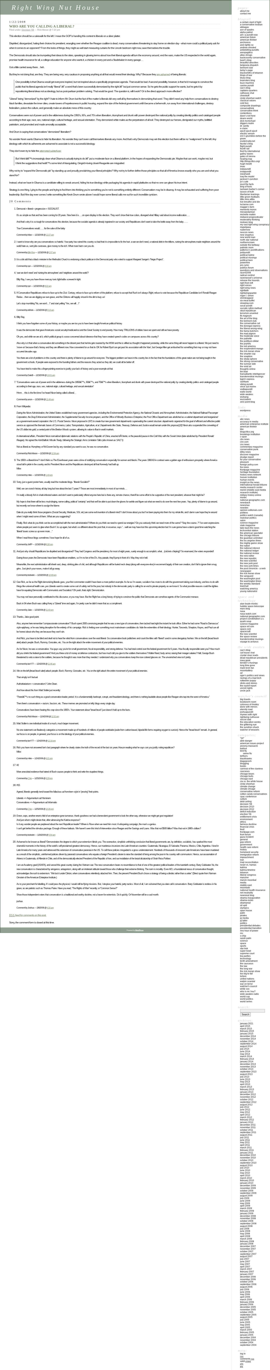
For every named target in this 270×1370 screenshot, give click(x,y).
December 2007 (248, 1246)
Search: (244, 1007)
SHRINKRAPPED (246, 298)
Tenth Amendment (249, 961)
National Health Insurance (252, 890)
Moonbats (245, 887)
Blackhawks (246, 758)
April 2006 (245, 1297)
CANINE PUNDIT (247, 85)
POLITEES (244, 512)
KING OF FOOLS (246, 186)
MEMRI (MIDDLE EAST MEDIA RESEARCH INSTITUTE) (253, 491)
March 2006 (246, 1299)
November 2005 (248, 1309)
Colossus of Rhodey (249, 704)
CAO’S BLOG (245, 88)
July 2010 (244, 1168)
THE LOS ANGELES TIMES (250, 540)
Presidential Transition (251, 928)
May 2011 (245, 1142)
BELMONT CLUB (246, 67)
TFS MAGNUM (246, 316)
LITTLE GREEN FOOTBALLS (250, 197)
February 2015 (247, 1031)
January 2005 (246, 1335)
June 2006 (245, 1292)
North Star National (249, 240)
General (244, 839)
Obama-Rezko (246, 900)
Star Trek (244, 948)
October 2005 (246, 1312)
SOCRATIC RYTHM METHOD (251, 308)
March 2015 (246, 1028)
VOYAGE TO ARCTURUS (249, 641)
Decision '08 (28, 30)
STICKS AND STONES (248, 683)
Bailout (243, 748)
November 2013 (248, 1066)
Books (243, 766)
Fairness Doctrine (248, 824)
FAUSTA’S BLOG (246, 143)
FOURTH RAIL (244, 148)
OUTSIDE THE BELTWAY (249, 245)
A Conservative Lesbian (251, 24)
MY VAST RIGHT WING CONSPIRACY (254, 224)
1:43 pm (49, 475)
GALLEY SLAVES (246, 153)
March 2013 (246, 1087)
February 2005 (247, 1332)
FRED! (242, 829)
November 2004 (248, 1340)
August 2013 (246, 1074)
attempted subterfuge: (50, 150)
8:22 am (48, 286)
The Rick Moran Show (250, 971)
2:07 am (52, 252)
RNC (241, 933)
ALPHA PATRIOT (246, 32)
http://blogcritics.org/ (250, 161)
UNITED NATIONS (247, 978)
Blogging (244, 763)
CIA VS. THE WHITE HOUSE (251, 781)
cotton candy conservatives (253, 794)
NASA (242, 611)
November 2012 (248, 1097)
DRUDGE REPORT (247, 457)
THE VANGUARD (246, 576)
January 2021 (246, 1023)
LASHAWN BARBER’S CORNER (252, 189)
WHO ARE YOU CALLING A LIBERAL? (41, 26)
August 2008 (246, 1226)
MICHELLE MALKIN (248, 214)
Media (243, 882)
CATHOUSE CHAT (247, 93)
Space (243, 943)
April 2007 (245, 1266)
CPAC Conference (248, 796)
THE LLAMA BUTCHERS (249, 331)
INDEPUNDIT (245, 169)
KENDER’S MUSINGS (249, 663)
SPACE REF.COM (247, 626)
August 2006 (246, 1287)
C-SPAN (243, 436)
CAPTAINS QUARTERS (248, 90)
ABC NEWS (245, 419)
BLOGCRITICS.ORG (247, 431)
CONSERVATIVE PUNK (249, 449)
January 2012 (246, 1122)
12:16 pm (52, 740)
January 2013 (246, 1092)
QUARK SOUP (245, 621)
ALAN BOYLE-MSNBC (249, 603)
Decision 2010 (247, 806)
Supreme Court (247, 953)
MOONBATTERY (246, 670)
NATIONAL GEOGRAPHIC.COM (252, 500)
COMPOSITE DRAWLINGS (250, 105)
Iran (242, 860)
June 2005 (245, 1322)
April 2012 (245, 1114)
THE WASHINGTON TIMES (250, 581)
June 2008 (245, 1231)
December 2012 (248, 1094)
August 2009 (246, 1195)
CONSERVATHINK (247, 108)
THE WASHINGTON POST (250, 578)
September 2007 (248, 1254)
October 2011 (246, 1130)
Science (244, 941)
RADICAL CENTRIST (247, 275)
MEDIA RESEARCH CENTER (251, 487)
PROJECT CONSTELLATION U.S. (252, 618)
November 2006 (248, 1279)
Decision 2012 (247, 809)
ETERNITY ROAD (246, 709)
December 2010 (248, 1155)
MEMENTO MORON (248, 209)
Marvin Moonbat (248, 880)
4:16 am (50, 907)
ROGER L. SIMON (247, 295)
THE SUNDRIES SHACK (249, 727)
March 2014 (246, 1056)
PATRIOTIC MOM (246, 247)
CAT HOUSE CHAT (247, 652)
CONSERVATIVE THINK (249, 110)
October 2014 (246, 1041)
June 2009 (245, 1201)
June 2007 (245, 1261)
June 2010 (245, 1170)
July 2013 (244, 1076)
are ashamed (163, 74)
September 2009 (248, 1193)
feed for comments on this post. (27, 915)
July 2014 (244, 1049)
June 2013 (245, 1079)
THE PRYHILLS (245, 343)
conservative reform (250, 791)
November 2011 (248, 1127)
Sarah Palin (245, 938)
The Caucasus (246, 963)
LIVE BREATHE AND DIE (250, 202)
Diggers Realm (247, 123)
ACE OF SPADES (247, 29)
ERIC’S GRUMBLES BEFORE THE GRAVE (253, 137)
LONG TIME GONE (247, 665)
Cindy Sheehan (247, 784)
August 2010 (246, 1165)
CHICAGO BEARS (247, 774)
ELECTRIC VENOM (247, 133)
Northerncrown (247, 242)
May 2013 (245, 1081)
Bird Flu (243, 751)
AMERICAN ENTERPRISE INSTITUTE (254, 424)
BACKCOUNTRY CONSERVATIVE (252, 57)
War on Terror (246, 984)
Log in (243, 1353)
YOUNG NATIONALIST (248, 591)
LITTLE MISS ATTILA (247, 199)
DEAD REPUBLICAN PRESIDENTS (253, 658)
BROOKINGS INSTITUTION (250, 434)
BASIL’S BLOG (245, 60)
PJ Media (244, 918)
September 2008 (248, 1223)
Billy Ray (31, 252)
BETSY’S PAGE (246, 70)
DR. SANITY (244, 126)
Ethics (243, 822)
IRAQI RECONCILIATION (249, 862)
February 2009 (247, 1211)
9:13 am (50, 310)
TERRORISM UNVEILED (249, 313)
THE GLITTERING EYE (248, 724)
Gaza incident (246, 837)
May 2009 (245, 1203)
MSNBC (243, 497)
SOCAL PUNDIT (246, 305)
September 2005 (248, 1314)
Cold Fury (244, 103)
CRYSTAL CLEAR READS (249, 655)
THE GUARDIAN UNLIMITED (251, 538)
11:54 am (55, 453)
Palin (242, 913)
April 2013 (245, 1084)
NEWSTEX (244, 507)
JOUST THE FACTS (247, 184)
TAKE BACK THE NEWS (249, 528)
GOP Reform (245, 842)
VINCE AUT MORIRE (248, 386)
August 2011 (246, 1135)
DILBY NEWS (245, 452)
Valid (245, 1361)
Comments (247, 1359)
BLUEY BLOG (245, 78)
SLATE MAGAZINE (247, 525)
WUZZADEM (245, 399)
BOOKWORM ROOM (248, 702)
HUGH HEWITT (246, 164)
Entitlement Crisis (248, 816)
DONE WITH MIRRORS (248, 707)
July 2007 (244, 1259)
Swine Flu (247, 753)
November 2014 (248, 1039)
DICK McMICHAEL (247, 121)
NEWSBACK (245, 502)
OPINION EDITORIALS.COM (251, 510)
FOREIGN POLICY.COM (249, 464)
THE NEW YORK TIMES (249, 566)
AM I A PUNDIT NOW (249, 35)
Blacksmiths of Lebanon (251, 73)
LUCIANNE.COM (246, 204)
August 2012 (246, 1104)
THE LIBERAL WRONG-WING (251, 328)
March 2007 (246, 1269)
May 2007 (245, 1264)
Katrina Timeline (247, 870)
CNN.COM (244, 442)
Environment (246, 819)
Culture (243, 799)
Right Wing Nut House (56, 7)
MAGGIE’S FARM (247, 207)
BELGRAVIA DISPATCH (249, 65)
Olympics (244, 908)
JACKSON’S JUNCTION (249, 179)
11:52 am (55, 716)
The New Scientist (248, 560)
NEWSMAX (245, 505)
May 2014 (245, 1054)
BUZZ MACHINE (247, 83)
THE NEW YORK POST (249, 563)
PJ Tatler (243, 920)
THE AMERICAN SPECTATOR (251, 533)
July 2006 (244, 1289)
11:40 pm (49, 610)
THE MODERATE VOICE (249, 336)
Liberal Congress (248, 875)
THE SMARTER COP (247, 354)
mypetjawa (245, 227)
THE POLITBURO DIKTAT (249, 341)
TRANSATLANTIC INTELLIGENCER (252, 374)
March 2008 (246, 1239)
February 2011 (247, 1150)
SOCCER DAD (245, 719)
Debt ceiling (246, 801)
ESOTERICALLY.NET (247, 141)
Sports (243, 946)
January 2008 (246, 1243)
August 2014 (246, 1046)
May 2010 (245, 1173)
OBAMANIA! (245, 903)
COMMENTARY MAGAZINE (251, 447)
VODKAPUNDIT (246, 389)
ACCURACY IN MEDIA (249, 421)
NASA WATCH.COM (248, 614)
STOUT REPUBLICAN (248, 310)
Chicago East (246, 778)
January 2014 (246, 1061)
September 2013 (248, 1071)
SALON (243, 520)
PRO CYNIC (244, 265)
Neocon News (246, 232)
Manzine (244, 877)
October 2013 (246, 1069)
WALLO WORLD (245, 391)
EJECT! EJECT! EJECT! (248, 131)
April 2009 (245, 1205)
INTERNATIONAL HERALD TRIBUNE (253, 485)
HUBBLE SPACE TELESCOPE (252, 606)
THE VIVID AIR (245, 366)
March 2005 (246, 1330)
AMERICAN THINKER (248, 40)
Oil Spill (243, 905)
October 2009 (246, 1190)
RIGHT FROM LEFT (246, 283)
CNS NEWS (244, 444)
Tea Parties (245, 956)
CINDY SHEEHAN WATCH (250, 98)
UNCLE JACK (245, 690)
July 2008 (244, 1228)
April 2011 (245, 1145)
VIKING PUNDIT (246, 384)
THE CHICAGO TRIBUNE (249, 535)
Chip (30, 778)
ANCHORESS (245, 42)
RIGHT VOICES (245, 285)
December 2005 (248, 1307)
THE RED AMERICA (248, 346)
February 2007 (247, 1271)
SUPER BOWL (245, 951)
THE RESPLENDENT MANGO (251, 348)
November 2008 (248, 1218)
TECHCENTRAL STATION (249, 530)
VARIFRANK (244, 381)
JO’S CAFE (244, 181)
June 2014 (245, 1051)
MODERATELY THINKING (250, 219)
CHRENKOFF (244, 95)
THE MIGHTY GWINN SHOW (251, 543)
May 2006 (245, 1294)
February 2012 (247, 1119)
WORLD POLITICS (246, 999)
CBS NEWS (244, 439)
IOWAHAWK (245, 174)
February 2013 (247, 1089)
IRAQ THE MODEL (247, 176)
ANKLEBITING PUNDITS (249, 50)
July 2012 (244, 1107)
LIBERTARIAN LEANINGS (249, 194)
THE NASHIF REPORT (248, 685)
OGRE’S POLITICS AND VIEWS (252, 675)
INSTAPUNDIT (245, 171)
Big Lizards (245, 699)
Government (246, 844)
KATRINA (243, 867)
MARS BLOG (245, 608)
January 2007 (246, 1274)
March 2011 (246, 1147)
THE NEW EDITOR (247, 556)
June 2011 (245, 1140)
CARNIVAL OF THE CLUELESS (251, 768)
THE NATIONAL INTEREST (250, 548)
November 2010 (248, 1157)
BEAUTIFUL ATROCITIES (249, 62)
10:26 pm (50, 809)
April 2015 (245, 1026)
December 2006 (248, 1276)
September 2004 (248, 1345)
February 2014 (247, 1059)
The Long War (246, 968)
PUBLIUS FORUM (247, 267)
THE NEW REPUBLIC (248, 558)
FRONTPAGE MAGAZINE (250, 469)
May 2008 (245, 1233)
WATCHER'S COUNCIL (248, 986)
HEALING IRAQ (246, 159)
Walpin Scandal (247, 981)
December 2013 (248, 1064)
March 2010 (246, 1178)
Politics (243, 923)
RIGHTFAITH (244, 290)
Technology (245, 958)
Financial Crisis (247, 827)
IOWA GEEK (245, 660)
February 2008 (247, 1241)
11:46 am (51, 664)
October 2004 (246, 1342)
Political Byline (247, 255)
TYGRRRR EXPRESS (247, 379)
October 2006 (246, 1281)
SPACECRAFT (245, 631)
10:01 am (51, 375)
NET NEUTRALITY (246, 892)
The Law (243, 966)
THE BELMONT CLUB (248, 321)
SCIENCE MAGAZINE (249, 523)
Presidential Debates (250, 925)
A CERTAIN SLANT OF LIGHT (250, 22)
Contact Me (245, 13)
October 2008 (246, 1221)
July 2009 (244, 1198)
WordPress (245, 410)
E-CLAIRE (244, 128)
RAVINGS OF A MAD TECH (250, 678)
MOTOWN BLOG (246, 222)
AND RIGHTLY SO (246, 45)
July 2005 (244, 1319)
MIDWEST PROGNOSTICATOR (251, 217)
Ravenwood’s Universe (251, 278)
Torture (243, 976)
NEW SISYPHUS (247, 235)
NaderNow (245, 229)
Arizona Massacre (249, 746)
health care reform (249, 847)
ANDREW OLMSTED (248, 47)
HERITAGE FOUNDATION (250, 472)
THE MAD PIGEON (248, 333)
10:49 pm (52, 575)
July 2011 (244, 1137)
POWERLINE (245, 262)
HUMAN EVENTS (247, 480)
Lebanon (244, 872)
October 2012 (246, 1099)
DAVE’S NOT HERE (247, 116)
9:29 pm (49, 778)
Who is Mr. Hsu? (247, 991)
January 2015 (246, 1033)
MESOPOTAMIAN (247, 212)
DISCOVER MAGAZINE (249, 454)
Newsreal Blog (247, 895)
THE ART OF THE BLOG (248, 318)
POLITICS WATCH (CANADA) (251, 515)
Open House (246, 910)
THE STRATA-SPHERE (248, 359)
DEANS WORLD (246, 118)
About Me (244, 11)
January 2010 (246, 1183)
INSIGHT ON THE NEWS (249, 482)
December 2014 (248, 1036)
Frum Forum (245, 834)
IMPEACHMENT (247, 857)
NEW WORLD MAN (247, 237)
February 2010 (247, 1180)
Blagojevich (246, 761)
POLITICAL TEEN (246, 260)
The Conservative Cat (250, 323)
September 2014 (248, 1043)
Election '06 (245, 814)
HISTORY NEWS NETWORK (250, 474)
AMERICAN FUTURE (248, 37)
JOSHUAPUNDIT (246, 712)
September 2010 (248, 1163)
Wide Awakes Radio (249, 994)
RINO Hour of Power (249, 930)
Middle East (246, 885)
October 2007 (246, 1251)
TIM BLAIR (244, 371)
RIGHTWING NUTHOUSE (249, 717)
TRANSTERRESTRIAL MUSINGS (251, 376)
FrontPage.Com (247, 832)
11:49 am (50, 399)
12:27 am (50, 235)
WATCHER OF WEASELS (249, 729)
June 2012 (245, 1109)
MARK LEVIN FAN (247, 668)
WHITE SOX (244, 989)
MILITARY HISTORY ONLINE (250, 495)
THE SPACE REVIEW (248, 636)
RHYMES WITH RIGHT (248, 714)
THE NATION (245, 545)
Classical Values (248, 100)
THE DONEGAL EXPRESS (250, 326)
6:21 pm (49, 758)
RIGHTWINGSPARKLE (248, 293)
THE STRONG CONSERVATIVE (251, 361)
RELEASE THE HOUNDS (249, 280)
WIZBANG (244, 397)
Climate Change (247, 786)
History (243, 849)
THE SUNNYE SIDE (248, 364)
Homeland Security (249, 852)
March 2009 (246, 1208)
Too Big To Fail (246, 973)
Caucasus (245, 771)
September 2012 (248, 1102)
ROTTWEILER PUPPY (248, 680)
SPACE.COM (245, 629)
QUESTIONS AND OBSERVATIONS (254, 270)
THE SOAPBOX (246, 356)
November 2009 (248, 1188)
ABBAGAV (244, 27)
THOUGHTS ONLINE (247, 369)
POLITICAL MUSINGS (248, 257)
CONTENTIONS (246, 113)
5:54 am (51, 835)
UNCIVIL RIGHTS (246, 688)
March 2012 (246, 1117)
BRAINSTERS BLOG (247, 80)
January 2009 (246, 1213)
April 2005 (245, 1327)
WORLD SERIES (246, 1001)
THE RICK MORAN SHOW (250, 351)
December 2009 (248, 1185)
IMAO (242, 166)
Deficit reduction (248, 811)
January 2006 (246, 1304)
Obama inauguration (250, 898)
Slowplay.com (246, 303)
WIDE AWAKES (246, 394)
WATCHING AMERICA (249, 588)
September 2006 (248, 1284)
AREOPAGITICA (246, 52)
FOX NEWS (244, 467)
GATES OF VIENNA (247, 156)
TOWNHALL (244, 586)
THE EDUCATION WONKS (250, 722)
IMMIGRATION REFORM (249, 854)
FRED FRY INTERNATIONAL (250, 151)
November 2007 (248, 1249)
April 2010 (245, 1175)
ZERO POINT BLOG (247, 402)
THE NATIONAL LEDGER (249, 550)
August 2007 (246, 1256)
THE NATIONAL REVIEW (249, 553)
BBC (242, 429)
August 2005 (246, 1317)
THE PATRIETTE (246, 338)
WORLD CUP (245, 996)
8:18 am (48, 266)
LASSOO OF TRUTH (247, 191)
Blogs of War (246, 75)
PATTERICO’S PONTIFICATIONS (252, 250)
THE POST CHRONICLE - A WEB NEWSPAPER (253, 569)
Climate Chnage (247, 789)
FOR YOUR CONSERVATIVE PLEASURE (250, 460)
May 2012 (245, 1112)
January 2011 (246, 1152)
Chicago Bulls (246, 776)
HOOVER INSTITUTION (248, 477)
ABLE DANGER (246, 740)
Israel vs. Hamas (248, 865)
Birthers (244, 756)
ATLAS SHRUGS (246, 55)
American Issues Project (252, 743)
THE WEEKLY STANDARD (250, 583)
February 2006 (247, 1302)
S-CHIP (243, 936)
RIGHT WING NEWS (248, 288)
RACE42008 (245, 272)
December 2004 (248, 1337)
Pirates (243, 915)
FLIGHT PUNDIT (246, 146)
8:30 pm (49, 544)
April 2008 (245, 1236)
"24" (242, 738)
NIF (241, 673)
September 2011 (248, 1132)
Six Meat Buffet (247, 300)
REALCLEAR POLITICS (248, 518)
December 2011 (248, 1125)
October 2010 (246, 1160)
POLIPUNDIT (245, 252)
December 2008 (248, 1216)
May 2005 (245, 1325)
